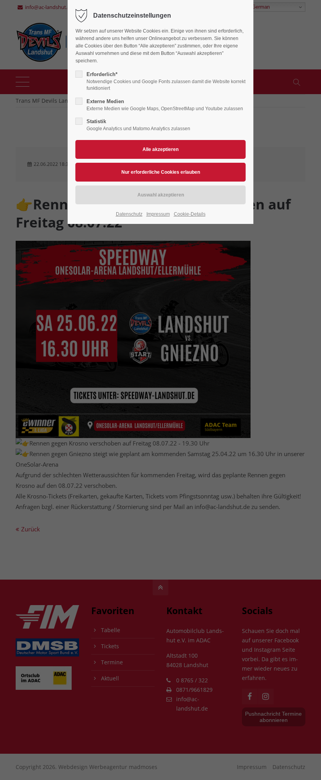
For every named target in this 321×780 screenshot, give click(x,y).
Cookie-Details (190, 214)
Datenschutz (129, 214)
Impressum (158, 214)
